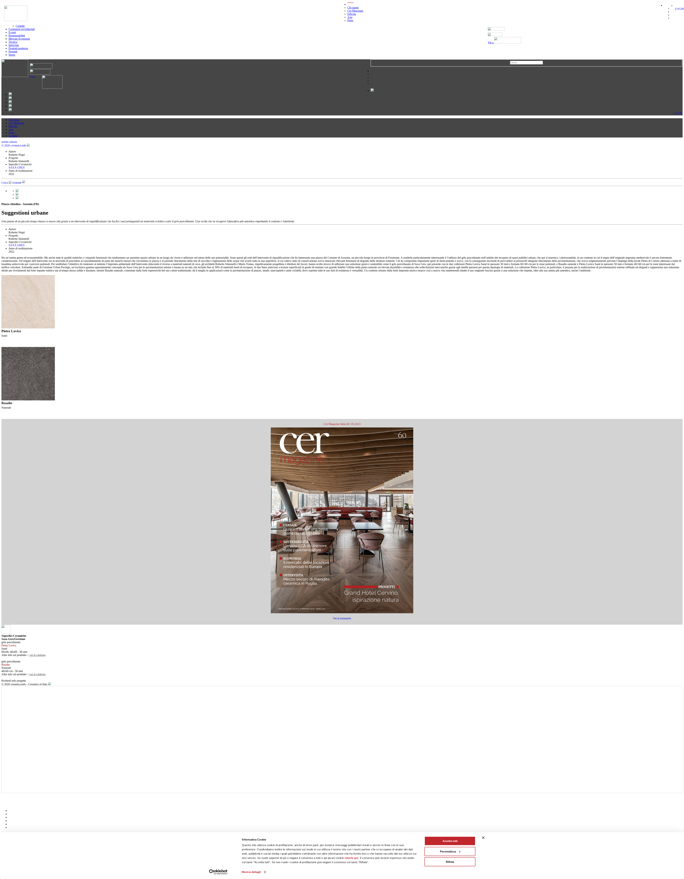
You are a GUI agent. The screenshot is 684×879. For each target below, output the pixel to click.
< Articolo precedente (13, 797)
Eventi (12, 32)
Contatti (20, 25)
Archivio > (7, 794)
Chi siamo (353, 7)
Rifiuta (450, 861)
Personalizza (448, 851)
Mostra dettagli (251, 871)
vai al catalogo (37, 655)
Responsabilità (17, 35)
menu (350, 4)
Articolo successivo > (13, 804)
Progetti (13, 51)
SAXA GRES (17, 167)
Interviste (14, 45)
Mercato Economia (19, 38)
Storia (12, 54)
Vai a (491, 42)
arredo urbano (9, 141)
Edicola (351, 13)
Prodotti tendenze (18, 48)
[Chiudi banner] (483, 837)
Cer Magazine (355, 10)
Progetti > (6, 801)
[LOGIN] (676, 5)
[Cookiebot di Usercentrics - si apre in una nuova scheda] (218, 872)
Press (350, 20)
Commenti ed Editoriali (22, 29)
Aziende (17, 182)
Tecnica (13, 41)
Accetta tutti (450, 840)
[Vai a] (49, 87)
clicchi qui (351, 857)
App (349, 17)
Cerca (5, 182)
